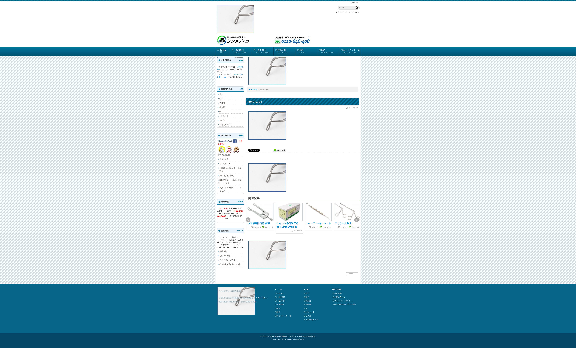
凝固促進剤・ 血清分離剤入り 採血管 (230, 181)
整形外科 (283, 51)
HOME (222, 51)
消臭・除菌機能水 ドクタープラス (230, 189)
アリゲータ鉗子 (343, 223)
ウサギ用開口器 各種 (259, 223)
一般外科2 (281, 301)
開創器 (222, 107)
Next (356, 219)
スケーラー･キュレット (318, 223)
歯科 (302, 51)
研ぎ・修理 (223, 159)
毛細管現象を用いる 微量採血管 (230, 169)
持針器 (222, 103)
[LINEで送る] (279, 150)
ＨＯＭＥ (280, 293)
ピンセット (223, 116)
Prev (248, 219)
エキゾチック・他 (351, 51)
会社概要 (223, 251)
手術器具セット (225, 125)
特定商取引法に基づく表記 (230, 264)
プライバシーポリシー (228, 260)
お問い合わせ (224, 256)
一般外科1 (281, 297)
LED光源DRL (224, 164)
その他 (222, 120)
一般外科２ (262, 51)
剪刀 (221, 94)
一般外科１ (240, 51)
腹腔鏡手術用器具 (226, 176)
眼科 (327, 51)
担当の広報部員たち (230, 148)
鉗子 (221, 99)
